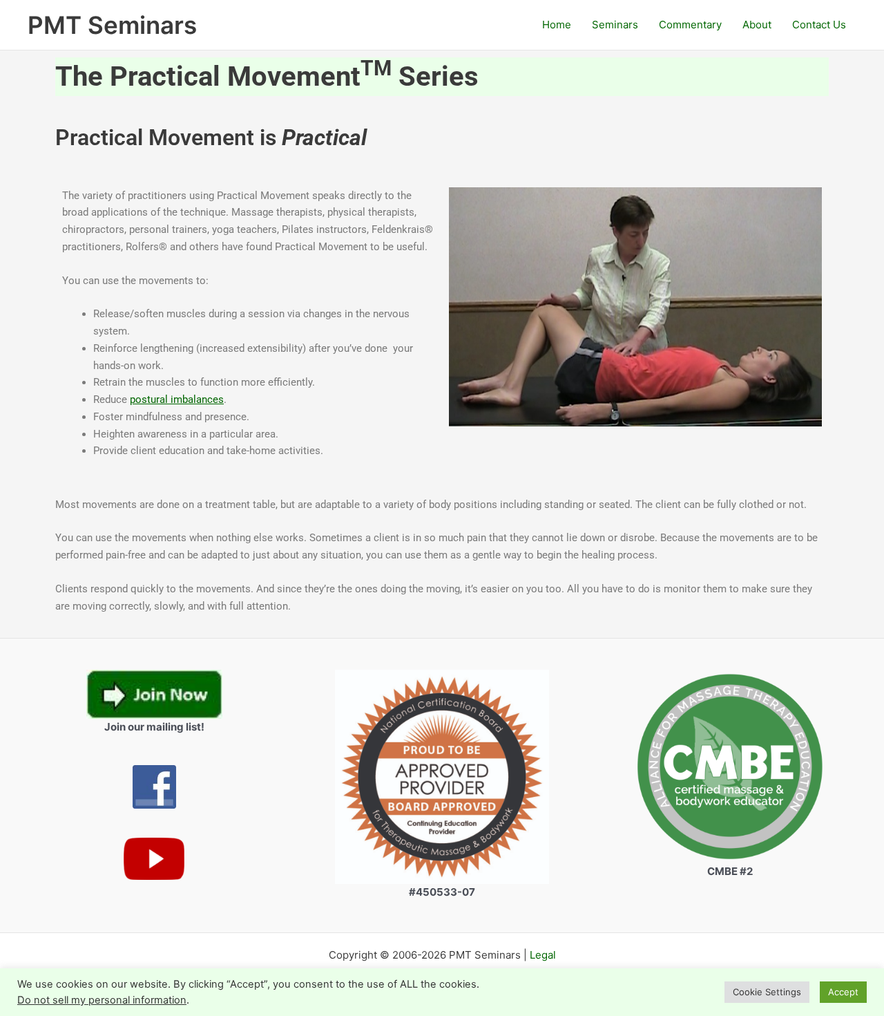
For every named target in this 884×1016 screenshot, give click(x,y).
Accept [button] (843, 991)
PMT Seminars (112, 24)
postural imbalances (177, 399)
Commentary (690, 24)
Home (556, 24)
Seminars (615, 24)
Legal (543, 954)
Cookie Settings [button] (767, 991)
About (756, 24)
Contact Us (819, 24)
